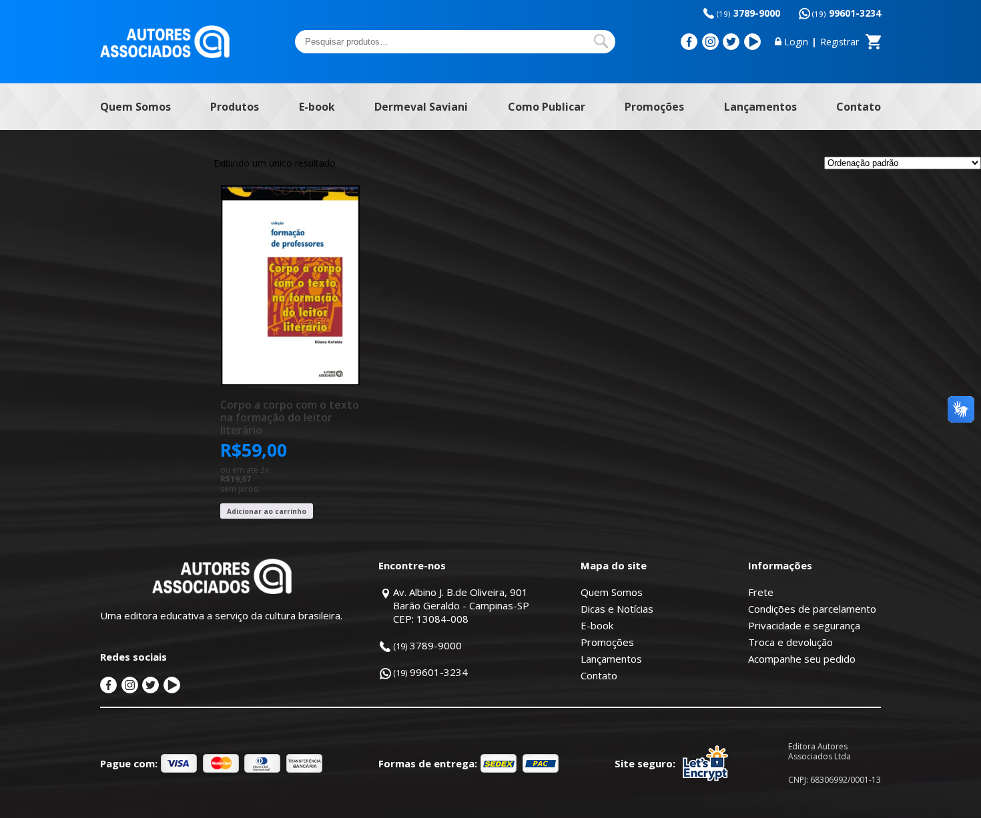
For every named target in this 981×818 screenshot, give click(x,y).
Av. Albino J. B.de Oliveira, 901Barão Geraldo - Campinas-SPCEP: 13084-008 (461, 605)
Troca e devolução (790, 642)
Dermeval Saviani (421, 106)
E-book (317, 106)
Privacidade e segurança (804, 625)
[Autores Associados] (165, 53)
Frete (760, 592)
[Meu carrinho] (873, 41)
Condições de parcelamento (812, 608)
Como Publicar (546, 106)
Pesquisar (601, 41)
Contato (858, 106)
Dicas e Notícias (617, 608)
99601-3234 (846, 13)
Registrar (839, 41)
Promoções (654, 106)
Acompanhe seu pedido (802, 658)
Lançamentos (760, 106)
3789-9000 (748, 13)
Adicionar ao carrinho (266, 511)
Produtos (234, 106)
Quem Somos (135, 106)
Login (796, 41)
